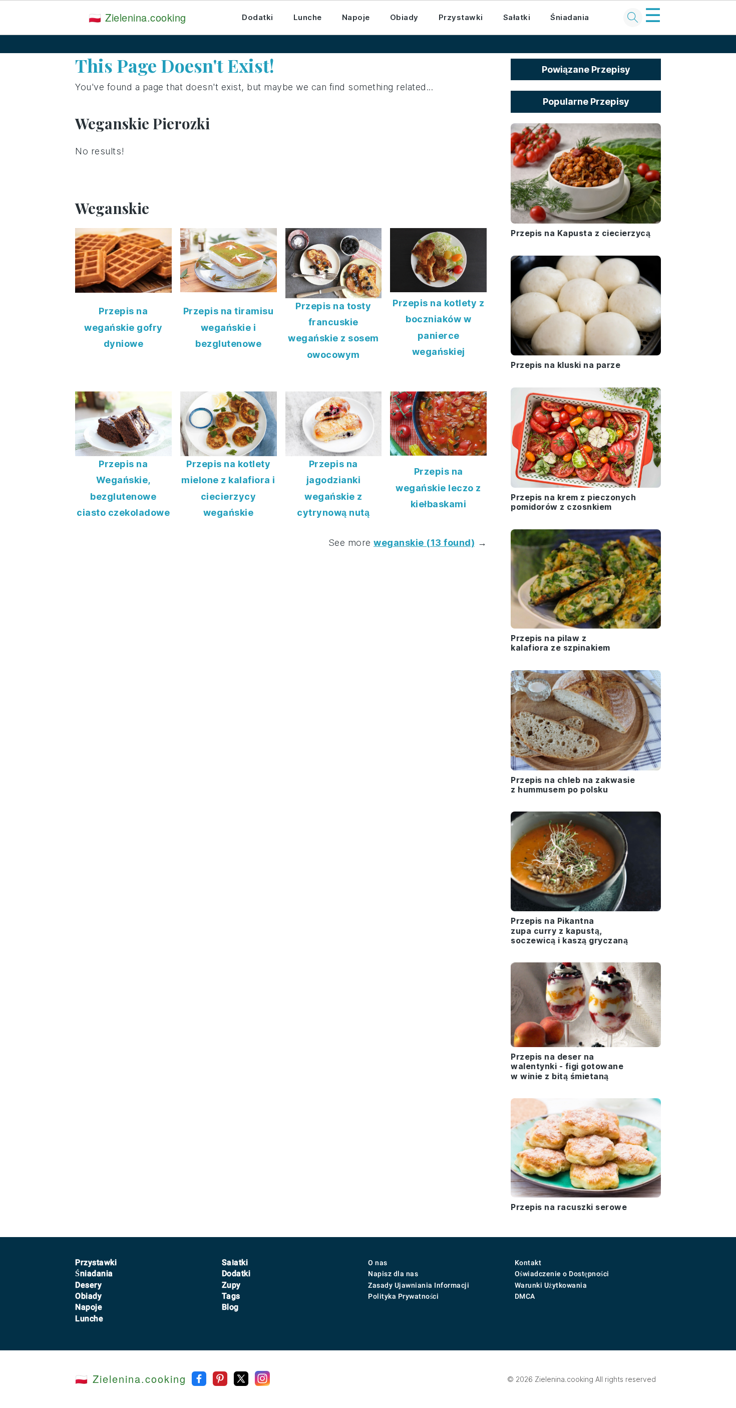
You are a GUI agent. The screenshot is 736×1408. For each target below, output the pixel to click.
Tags (231, 1296)
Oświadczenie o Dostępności (562, 1274)
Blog (230, 1307)
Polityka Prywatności (403, 1296)
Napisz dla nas (393, 1274)
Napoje (356, 17)
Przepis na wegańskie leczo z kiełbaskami (438, 487)
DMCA (525, 1296)
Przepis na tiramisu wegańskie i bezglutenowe (228, 327)
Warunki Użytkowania (551, 1285)
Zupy (231, 1285)
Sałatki (517, 17)
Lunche (307, 17)
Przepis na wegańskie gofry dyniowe (123, 327)
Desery (88, 1285)
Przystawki (461, 17)
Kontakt (528, 1263)
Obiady (404, 17)
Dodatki (257, 17)
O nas (378, 1263)
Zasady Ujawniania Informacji (418, 1285)
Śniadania (569, 17)
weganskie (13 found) (424, 542)
